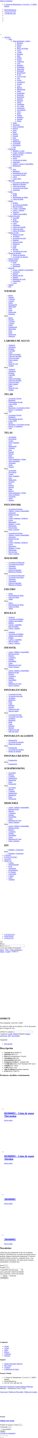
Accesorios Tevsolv (19, 175)
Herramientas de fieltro (20, 197)
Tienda (5, 1276)
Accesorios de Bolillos (20, 205)
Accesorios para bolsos (20, 188)
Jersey (15, 130)
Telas (10, 39)
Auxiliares (16, 236)
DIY (10, 287)
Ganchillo (16, 218)
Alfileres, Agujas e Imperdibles (23, 164)
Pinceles (15, 249)
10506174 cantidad (6, 1032)
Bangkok (20, 43)
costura (27, 1034)
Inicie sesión (8, 1120)
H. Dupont (12, 872)
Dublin (19, 58)
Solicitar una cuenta (7, 1421)
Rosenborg (20, 97)
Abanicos (16, 212)
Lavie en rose (21, 76)
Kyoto (19, 74)
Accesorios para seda (20, 251)
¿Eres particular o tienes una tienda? (12, 1274)
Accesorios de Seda (19, 238)
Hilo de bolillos (18, 207)
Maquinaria (16, 266)
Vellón (15, 195)
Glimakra (11, 879)
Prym (10, 866)
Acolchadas (16, 143)
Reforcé (15, 128)
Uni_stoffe (20, 106)
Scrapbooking (13, 260)
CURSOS (7, 855)
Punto (15, 220)
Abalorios (11, 345)
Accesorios (16, 264)
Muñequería (17, 141)
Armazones (12, 568)
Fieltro (10, 192)
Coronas (11, 301)
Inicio (2, 950)
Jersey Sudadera (13, 443)
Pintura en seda (13, 233)
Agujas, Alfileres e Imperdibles (23, 270)
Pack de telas (12, 528)
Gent (18, 63)
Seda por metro (18, 242)
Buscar (2, 946)
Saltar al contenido (6, 1)
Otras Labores (13, 360)
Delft (18, 56)
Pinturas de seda (18, 234)
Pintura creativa (13, 259)
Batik (14, 247)
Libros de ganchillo (19, 227)
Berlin (19, 47)
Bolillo (10, 201)
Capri (19, 50)
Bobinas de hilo (18, 154)
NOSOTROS (8, 936)
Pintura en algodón (14, 253)
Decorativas (17, 145)
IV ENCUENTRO (10, 857)
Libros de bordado (19, 231)
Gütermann (12, 868)
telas (9, 1036)
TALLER (7, 859)
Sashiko (11, 366)
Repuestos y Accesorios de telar (19, 408)
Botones (15, 274)
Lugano (19, 84)
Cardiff (19, 52)
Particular (13, 1276)
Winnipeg (20, 117)
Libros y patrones (18, 210)
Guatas (10, 441)
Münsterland (21, 89)
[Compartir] (5, 1435)
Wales (19, 114)
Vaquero (11, 467)
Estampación (12, 305)
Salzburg (20, 99)
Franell (19, 60)
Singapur (20, 100)
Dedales (15, 277)
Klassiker (20, 54)
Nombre (3, 1267)
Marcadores (16, 156)
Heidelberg (20, 67)
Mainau (19, 87)
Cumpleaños (4, 1270)
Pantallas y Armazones (16, 850)
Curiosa (11, 863)
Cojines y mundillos (19, 208)
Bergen (19, 45)
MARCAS (8, 861)
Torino (19, 102)
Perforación (12, 312)
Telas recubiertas (18, 127)
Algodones (16, 225)
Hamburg (20, 65)
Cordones (11, 299)
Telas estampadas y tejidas (21, 41)
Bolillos (15, 203)
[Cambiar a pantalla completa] (3, 1435)
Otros (10, 308)
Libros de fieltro (18, 199)
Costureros (16, 272)
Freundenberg (13, 870)
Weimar (19, 115)
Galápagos (20, 61)
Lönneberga (21, 82)
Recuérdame (6, 1429)
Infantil (10, 285)
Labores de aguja (14, 216)
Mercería (11, 268)
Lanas (15, 223)
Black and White (22, 48)
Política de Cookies (30, 1392)
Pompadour (21, 93)
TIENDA (7, 37)
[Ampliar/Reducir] (1, 1435)
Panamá (15, 136)
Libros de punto (18, 229)
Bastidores (16, 171)
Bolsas (10, 295)
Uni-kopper (21, 108)
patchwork (3, 1036)
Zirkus (19, 121)
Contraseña (3, 1427)
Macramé (11, 180)
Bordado (15, 221)
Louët (10, 878)
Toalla (15, 123)
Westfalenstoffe (13, 865)
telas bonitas (16, 1036)
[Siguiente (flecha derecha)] (3, 1437)
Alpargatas (16, 162)
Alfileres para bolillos (20, 214)
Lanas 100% (17, 179)
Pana (14, 138)
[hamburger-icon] (1, 34)
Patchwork (12, 149)
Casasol (11, 876)
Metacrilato (12, 306)
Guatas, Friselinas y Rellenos (22, 153)
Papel (14, 262)
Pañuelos (16, 240)
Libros (15, 158)
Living (19, 80)
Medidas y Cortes (18, 151)
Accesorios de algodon (20, 257)
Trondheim (20, 104)
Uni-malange (21, 110)
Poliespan (11, 314)
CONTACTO (9, 938)
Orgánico (16, 140)
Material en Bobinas (19, 184)
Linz (18, 78)
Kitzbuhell (20, 71)
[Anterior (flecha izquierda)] (1, 1437)
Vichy (19, 112)
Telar (10, 167)
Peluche (15, 134)
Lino (14, 147)
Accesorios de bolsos (20, 160)
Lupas (15, 283)
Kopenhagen (21, 73)
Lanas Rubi (12, 874)
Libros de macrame (19, 186)
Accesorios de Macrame (21, 182)
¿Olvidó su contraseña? (8, 1433)
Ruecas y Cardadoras (15, 410)
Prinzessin (20, 95)
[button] (21, 316)
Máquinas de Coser (19, 279)
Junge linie (20, 69)
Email (2, 1265)
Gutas (15, 246)
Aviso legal (3, 1392)
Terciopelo (16, 125)
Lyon (18, 86)
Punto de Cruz (13, 364)
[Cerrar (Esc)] (7, 1435)
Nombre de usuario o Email (9, 1425)
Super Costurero (13, 529)
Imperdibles (16, 281)
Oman (19, 91)
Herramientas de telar (20, 173)
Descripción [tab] (8, 1044)
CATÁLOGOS (9, 934)
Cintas (10, 516)
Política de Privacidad (16, 1392)
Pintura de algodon (19, 255)
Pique (14, 132)
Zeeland (19, 119)
